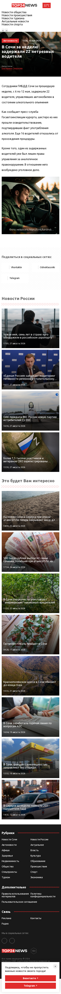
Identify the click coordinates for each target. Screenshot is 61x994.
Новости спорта (12, 24)
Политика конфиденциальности (42, 895)
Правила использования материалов (15, 895)
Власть (34, 850)
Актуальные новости (15, 21)
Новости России (39, 839)
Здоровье (7, 855)
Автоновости (9, 845)
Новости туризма (13, 18)
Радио (5, 923)
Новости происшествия (17, 15)
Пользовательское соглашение (19, 902)
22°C (46, 5)
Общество (8, 866)
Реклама (6, 918)
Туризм (6, 877)
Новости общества (14, 12)
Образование (37, 861)
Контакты (35, 918)
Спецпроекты (9, 872)
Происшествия (38, 866)
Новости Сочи (9, 839)
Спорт (33, 872)
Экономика (36, 877)
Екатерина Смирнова (12, 68)
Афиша (5, 850)
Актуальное (37, 845)
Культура (35, 855)
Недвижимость (10, 861)
